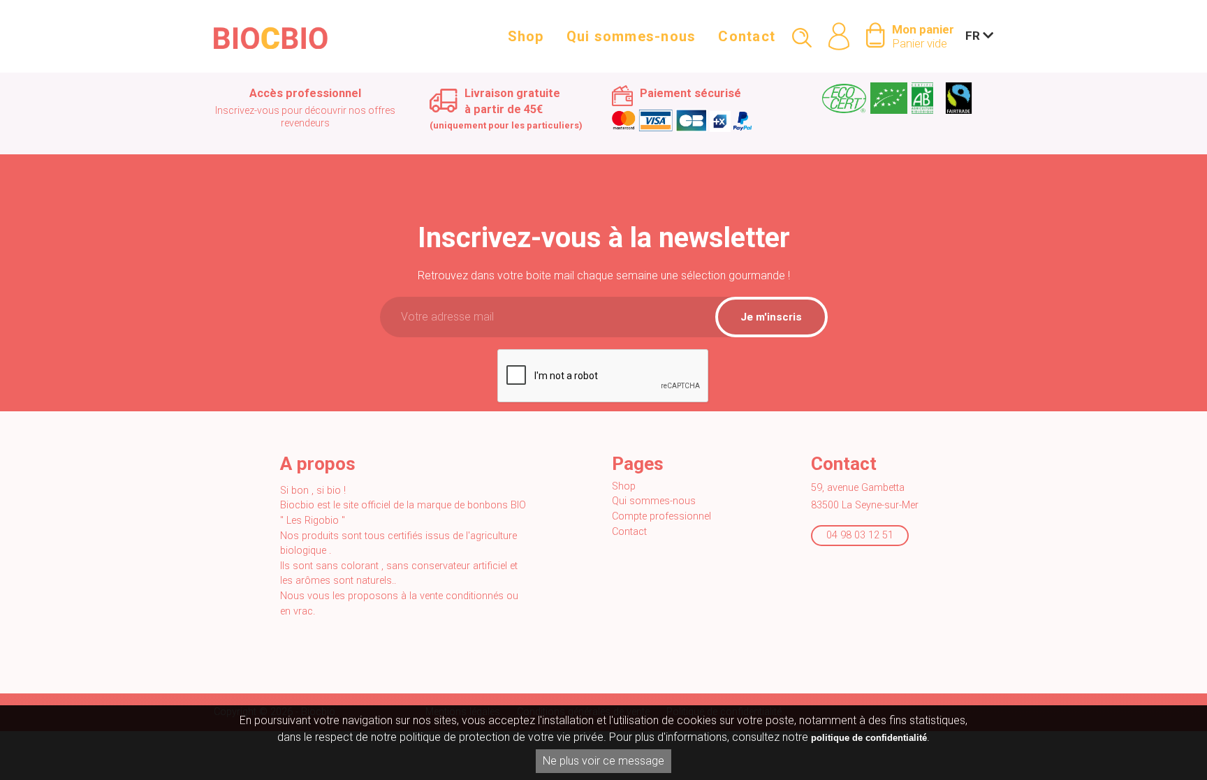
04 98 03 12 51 (859, 535)
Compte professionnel (661, 516)
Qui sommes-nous (631, 36)
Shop (526, 36)
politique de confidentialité (869, 738)
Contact (746, 36)
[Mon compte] (839, 22)
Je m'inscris (771, 317)
